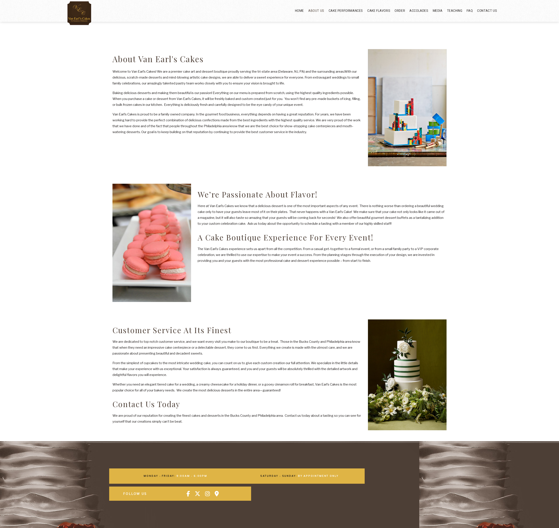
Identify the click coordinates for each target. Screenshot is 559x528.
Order (400, 10)
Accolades (418, 10)
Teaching (454, 10)
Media (438, 10)
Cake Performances (346, 10)
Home (299, 10)
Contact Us (487, 10)
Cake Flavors (378, 10)
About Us (316, 10)
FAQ (470, 10)
